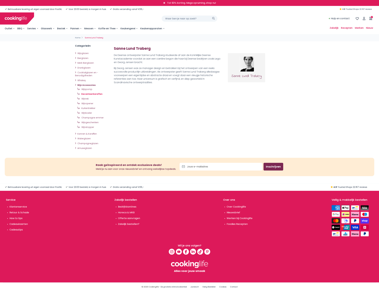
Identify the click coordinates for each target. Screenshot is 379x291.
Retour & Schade (19, 212)
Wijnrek (85, 98)
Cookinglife (153, 287)
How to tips (16, 218)
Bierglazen (82, 58)
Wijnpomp (86, 89)
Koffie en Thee (106, 28)
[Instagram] (172, 252)
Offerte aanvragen (129, 218)
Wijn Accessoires (86, 85)
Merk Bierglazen (85, 62)
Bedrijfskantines (127, 206)
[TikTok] (200, 252)
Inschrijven (273, 166)
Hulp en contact (340, 18)
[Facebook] (186, 252)
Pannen (74, 28)
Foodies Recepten (237, 224)
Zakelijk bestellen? (128, 224)
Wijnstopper (87, 127)
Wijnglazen (83, 53)
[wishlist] (357, 18)
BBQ (19, 28)
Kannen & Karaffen (87, 133)
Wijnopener (87, 103)
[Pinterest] (207, 252)
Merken (359, 28)
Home (77, 37)
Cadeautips (16, 229)
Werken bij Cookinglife (239, 218)
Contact (234, 287)
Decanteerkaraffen (91, 94)
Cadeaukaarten (18, 224)
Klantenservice (18, 206)
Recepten (346, 28)
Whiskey (81, 80)
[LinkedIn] (193, 252)
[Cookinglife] (16, 18)
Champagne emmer (92, 117)
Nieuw (369, 28)
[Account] (364, 18)
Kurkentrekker (88, 108)
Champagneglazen (87, 143)
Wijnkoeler (86, 112)
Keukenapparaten (151, 28)
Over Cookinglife (236, 206)
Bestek (61, 28)
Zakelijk (334, 28)
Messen (88, 28)
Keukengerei (128, 28)
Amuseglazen (84, 148)
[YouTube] (179, 252)
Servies (31, 28)
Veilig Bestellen (209, 287)
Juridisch (194, 287)
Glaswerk (46, 28)
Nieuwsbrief (233, 212)
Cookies (223, 287)
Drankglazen (84, 67)
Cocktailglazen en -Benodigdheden (86, 74)
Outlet (8, 28)
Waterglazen (84, 138)
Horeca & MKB (126, 212)
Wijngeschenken (90, 122)
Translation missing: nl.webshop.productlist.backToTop (69, 152)
